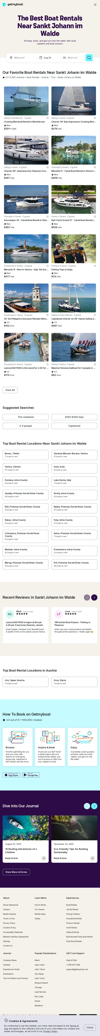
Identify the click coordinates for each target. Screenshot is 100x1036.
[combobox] (22, 57)
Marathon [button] (39, 1005)
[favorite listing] (47, 118)
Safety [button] (37, 918)
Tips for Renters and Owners (15, 978)
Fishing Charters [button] (73, 914)
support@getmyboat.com (77, 969)
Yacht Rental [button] (71, 928)
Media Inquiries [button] (9, 914)
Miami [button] (37, 960)
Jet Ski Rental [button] (72, 909)
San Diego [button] (39, 974)
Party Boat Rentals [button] (74, 941)
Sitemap (6, 941)
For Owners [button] (40, 909)
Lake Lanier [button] (40, 965)
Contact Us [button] (7, 946)
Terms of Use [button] (9, 918)
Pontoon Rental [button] (72, 923)
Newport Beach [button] (41, 983)
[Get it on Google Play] (31, 775)
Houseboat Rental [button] (74, 918)
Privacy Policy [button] (50, 1031)
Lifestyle (6, 965)
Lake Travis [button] (40, 978)
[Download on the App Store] (11, 775)
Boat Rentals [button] (71, 905)
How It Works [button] (40, 905)
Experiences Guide (11, 969)
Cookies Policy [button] (9, 928)
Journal (7, 953)
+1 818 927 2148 (73, 965)
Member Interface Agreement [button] (16, 937)
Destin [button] (37, 1001)
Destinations (8, 974)
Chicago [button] (38, 987)
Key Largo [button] (39, 996)
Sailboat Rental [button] (72, 932)
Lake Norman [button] (40, 992)
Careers (6, 909)
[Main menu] (95, 5)
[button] (33, 77)
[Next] (94, 597)
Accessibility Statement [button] (13, 932)
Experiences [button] (72, 898)
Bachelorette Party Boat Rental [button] (79, 937)
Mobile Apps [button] (40, 914)
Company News (10, 960)
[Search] (89, 57)
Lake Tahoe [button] (40, 969)
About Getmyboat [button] (10, 905)
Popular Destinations (45, 953)
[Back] (87, 597)
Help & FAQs (71, 960)
